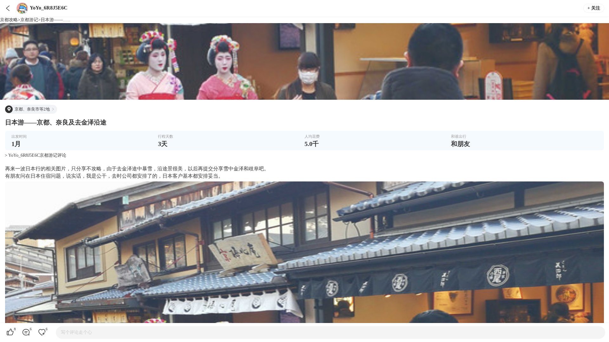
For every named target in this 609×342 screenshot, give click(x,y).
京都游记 (29, 19)
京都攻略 (9, 19)
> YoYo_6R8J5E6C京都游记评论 (35, 155)
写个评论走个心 (76, 332)
